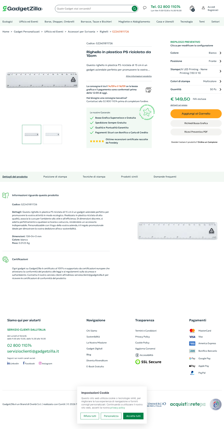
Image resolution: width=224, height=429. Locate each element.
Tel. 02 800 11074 (165, 7)
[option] (177, 231)
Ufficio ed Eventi (28, 21)
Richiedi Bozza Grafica (196, 123)
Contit (61, 404)
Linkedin (14, 363)
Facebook (29, 363)
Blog (88, 354)
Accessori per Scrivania (81, 31)
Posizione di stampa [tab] (55, 176)
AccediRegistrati (213, 8)
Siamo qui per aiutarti (24, 320)
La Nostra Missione (96, 342)
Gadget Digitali (94, 348)
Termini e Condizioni (145, 330)
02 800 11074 (19, 345)
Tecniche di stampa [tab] (94, 176)
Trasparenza (144, 320)
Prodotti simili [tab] (129, 176)
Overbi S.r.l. (35, 404)
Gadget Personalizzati (27, 31)
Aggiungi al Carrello (196, 113)
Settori (215, 21)
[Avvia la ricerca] (134, 8)
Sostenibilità (93, 336)
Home (5, 31)
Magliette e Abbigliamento (134, 21)
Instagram (46, 363)
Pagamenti (197, 320)
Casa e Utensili (165, 21)
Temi (202, 21)
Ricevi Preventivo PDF (196, 131)
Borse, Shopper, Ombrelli (59, 21)
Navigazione (95, 320)
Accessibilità (146, 355)
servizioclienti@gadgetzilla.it (89, 275)
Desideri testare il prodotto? (194, 142)
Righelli (104, 31)
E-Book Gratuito (95, 366)
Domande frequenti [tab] (165, 176)
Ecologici (7, 21)
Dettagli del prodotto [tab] (15, 176)
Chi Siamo (91, 330)
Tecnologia (186, 21)
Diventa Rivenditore (97, 360)
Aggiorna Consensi (145, 348)
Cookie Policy (142, 342)
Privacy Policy (142, 336)
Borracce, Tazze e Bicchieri (96, 21)
